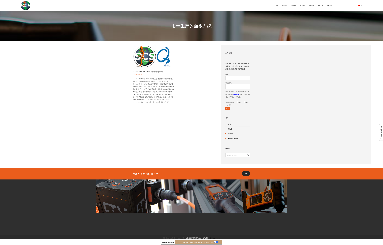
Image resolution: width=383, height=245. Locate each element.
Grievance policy (215, 238)
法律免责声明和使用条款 (193, 238)
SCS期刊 (302, 5)
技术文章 (320, 5)
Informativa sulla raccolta (168, 242)
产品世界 (293, 5)
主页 (277, 5)
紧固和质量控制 (233, 138)
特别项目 (311, 5)
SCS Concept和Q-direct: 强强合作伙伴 (148, 71)
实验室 (230, 129)
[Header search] (352, 5)
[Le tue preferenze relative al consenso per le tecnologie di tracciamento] (381, 132)
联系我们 (329, 5)
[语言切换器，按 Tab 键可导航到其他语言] (360, 5)
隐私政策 (236, 94)
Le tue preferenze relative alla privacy (198, 242)
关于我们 (284, 5)
